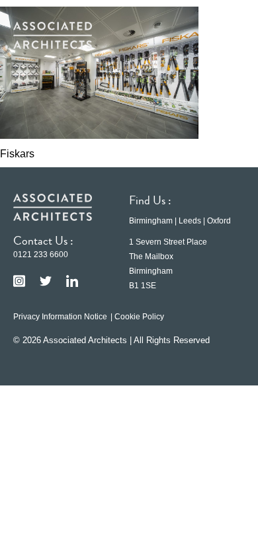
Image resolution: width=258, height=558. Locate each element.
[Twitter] (46, 281)
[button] (225, 35)
